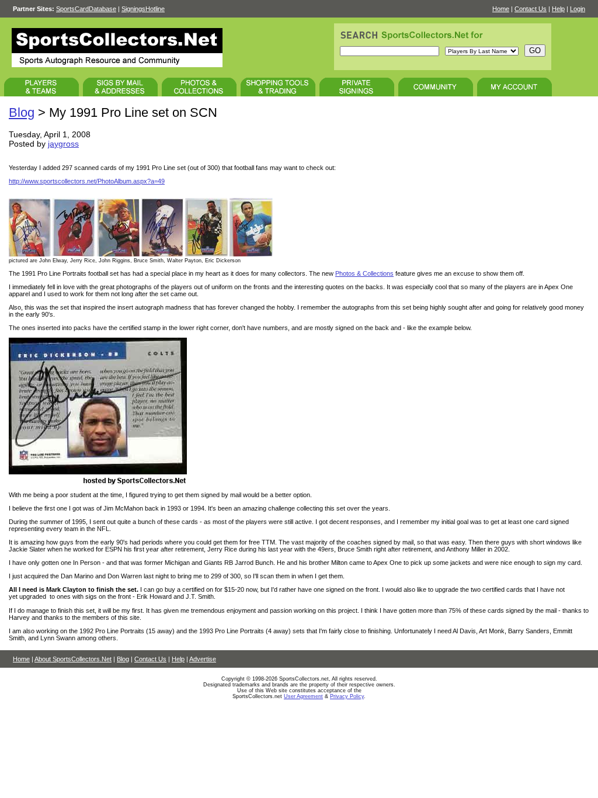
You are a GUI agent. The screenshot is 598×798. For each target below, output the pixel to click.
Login (577, 8)
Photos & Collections (364, 273)
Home (500, 8)
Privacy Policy (347, 696)
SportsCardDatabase (86, 8)
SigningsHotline (143, 8)
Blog (21, 112)
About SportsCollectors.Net (73, 658)
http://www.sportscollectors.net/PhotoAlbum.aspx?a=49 (87, 181)
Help (558, 8)
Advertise (202, 658)
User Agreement (303, 696)
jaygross (63, 143)
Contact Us (530, 8)
